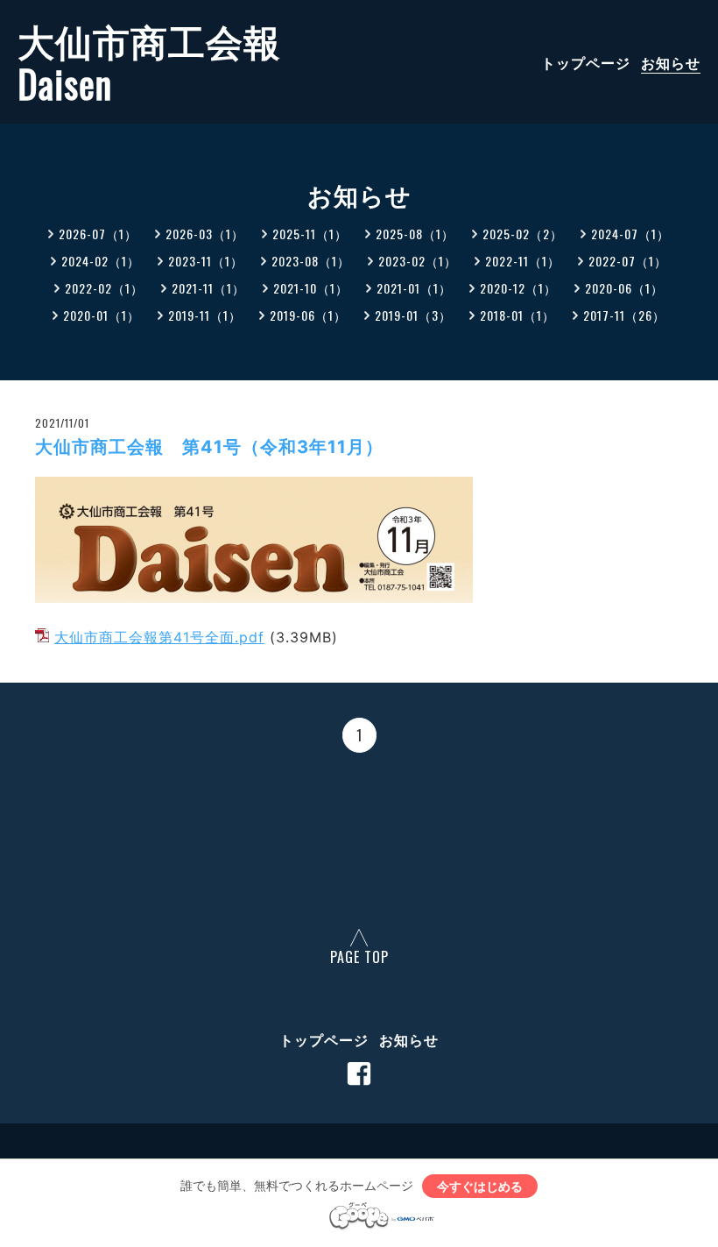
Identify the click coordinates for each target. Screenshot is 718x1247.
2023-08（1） (310, 261)
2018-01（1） (517, 315)
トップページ (585, 62)
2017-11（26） (624, 315)
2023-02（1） (417, 261)
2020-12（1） (518, 288)
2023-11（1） (205, 261)
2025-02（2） (522, 233)
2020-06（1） (624, 288)
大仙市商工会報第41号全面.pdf (159, 637)
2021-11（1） (208, 288)
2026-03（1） (204, 233)
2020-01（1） (101, 315)
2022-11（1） (522, 261)
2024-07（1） (630, 233)
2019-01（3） (413, 315)
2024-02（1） (100, 261)
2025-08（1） (415, 233)
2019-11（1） (205, 315)
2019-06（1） (308, 315)
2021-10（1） (310, 288)
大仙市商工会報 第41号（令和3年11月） (209, 446)
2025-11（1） (310, 233)
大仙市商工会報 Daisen (149, 62)
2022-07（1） (627, 261)
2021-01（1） (414, 288)
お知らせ (670, 62)
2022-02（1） (104, 288)
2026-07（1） (98, 233)
